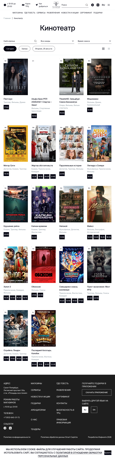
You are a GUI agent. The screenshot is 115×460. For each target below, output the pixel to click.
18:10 (25, 298)
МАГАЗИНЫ (18, 13)
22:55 (62, 174)
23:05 (6, 234)
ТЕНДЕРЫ (35, 429)
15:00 (62, 113)
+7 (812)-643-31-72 (12, 417)
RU (103, 5)
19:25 (19, 358)
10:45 (6, 358)
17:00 (6, 107)
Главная (7, 18)
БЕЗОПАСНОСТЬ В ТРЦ (65, 411)
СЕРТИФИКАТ (86, 13)
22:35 (25, 358)
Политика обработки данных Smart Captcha (59, 437)
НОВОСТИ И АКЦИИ (70, 13)
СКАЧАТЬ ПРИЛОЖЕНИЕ (97, 392)
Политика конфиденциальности (17, 437)
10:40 (34, 237)
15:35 (19, 298)
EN (94, 410)
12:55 (62, 237)
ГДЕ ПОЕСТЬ (29, 13)
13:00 (12, 298)
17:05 (13, 358)
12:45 (96, 237)
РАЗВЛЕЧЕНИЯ (53, 13)
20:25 (46, 176)
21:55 (34, 295)
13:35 (53, 364)
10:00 (34, 364)
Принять (107, 453)
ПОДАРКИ (97, 13)
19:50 (34, 116)
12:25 (34, 176)
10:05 (90, 237)
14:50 (40, 176)
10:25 (90, 176)
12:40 (90, 110)
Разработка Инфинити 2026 (99, 437)
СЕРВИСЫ (41, 13)
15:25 (102, 237)
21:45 (53, 176)
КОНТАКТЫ (61, 403)
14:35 (6, 174)
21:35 (90, 298)
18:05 (109, 237)
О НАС (34, 419)
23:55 (40, 295)
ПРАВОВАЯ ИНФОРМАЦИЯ (63, 421)
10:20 (62, 301)
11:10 (40, 364)
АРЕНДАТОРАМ (38, 410)
